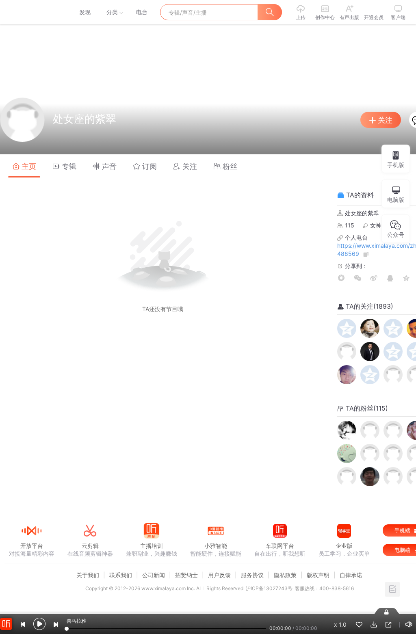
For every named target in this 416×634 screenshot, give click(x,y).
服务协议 (252, 574)
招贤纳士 (186, 574)
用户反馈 (219, 574)
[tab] (24, 165)
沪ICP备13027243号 (269, 588)
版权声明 (318, 574)
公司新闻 (153, 574)
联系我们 (120, 574)
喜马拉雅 (31, 12)
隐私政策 (285, 574)
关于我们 (87, 574)
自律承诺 (351, 574)
